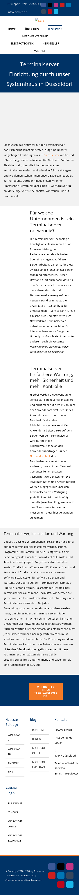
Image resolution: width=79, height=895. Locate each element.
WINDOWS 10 (14, 751)
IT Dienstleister (50, 155)
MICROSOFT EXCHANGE (15, 838)
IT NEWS (13, 812)
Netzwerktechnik (40, 456)
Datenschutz (27, 875)
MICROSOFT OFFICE (15, 824)
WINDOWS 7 (14, 737)
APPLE (11, 772)
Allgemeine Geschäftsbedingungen (23, 879)
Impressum (13, 875)
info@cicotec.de (17, 12)
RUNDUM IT (15, 803)
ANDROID (13, 763)
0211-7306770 (30, 4)
